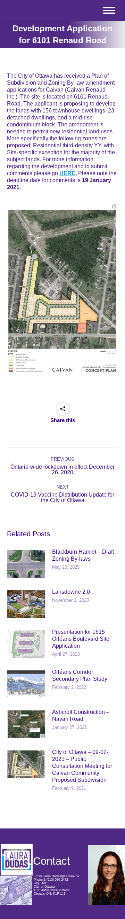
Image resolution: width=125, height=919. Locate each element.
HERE (67, 173)
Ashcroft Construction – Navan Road (80, 715)
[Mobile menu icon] (109, 10)
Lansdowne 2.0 (71, 592)
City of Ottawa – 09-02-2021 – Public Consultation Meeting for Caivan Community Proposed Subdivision (82, 766)
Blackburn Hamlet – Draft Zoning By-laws (83, 555)
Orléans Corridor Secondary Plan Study (79, 675)
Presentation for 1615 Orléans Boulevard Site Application (80, 639)
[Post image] (26, 564)
